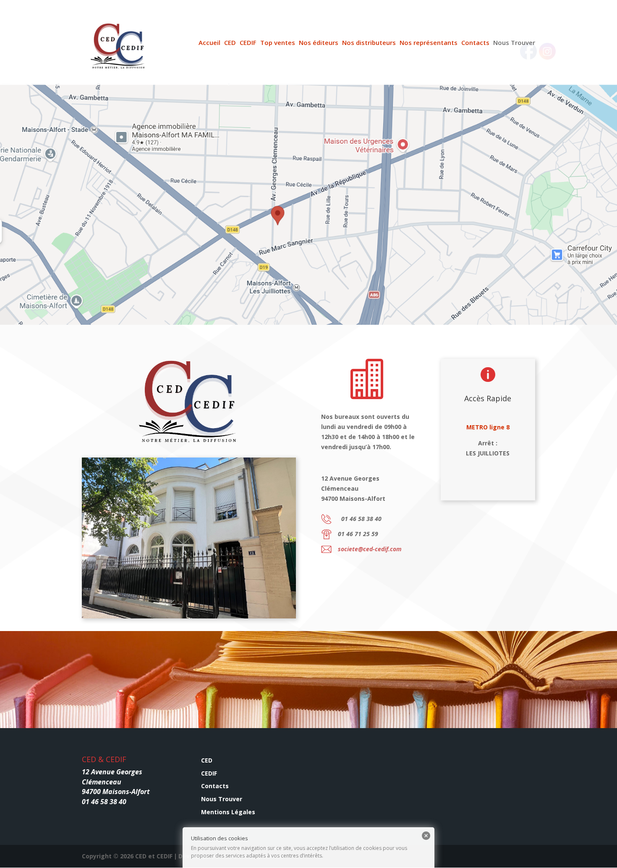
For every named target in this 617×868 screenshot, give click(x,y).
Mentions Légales (228, 812)
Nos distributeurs (369, 43)
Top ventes (277, 43)
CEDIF (248, 43)
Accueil (209, 43)
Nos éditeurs (318, 43)
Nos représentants (429, 43)
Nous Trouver (514, 43)
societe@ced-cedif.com (370, 549)
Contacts (475, 43)
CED (230, 43)
